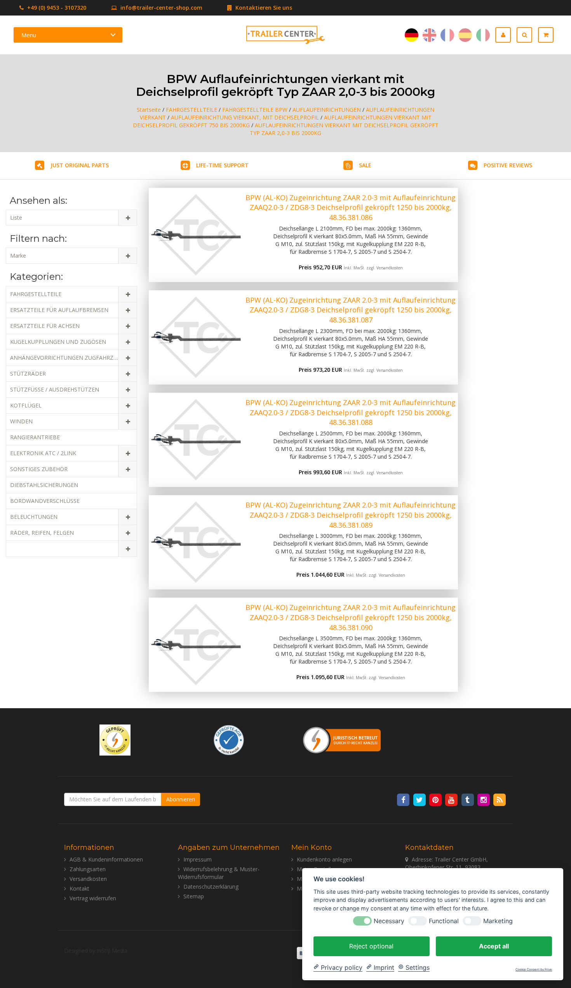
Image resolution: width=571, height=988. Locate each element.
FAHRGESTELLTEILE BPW (254, 109)
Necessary (389, 920)
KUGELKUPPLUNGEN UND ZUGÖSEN (58, 341)
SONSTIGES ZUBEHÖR (39, 469)
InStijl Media (112, 950)
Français (447, 35)
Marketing (498, 920)
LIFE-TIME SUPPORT (222, 165)
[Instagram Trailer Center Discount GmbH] (484, 799)
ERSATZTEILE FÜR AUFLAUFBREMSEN (59, 310)
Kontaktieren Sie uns (263, 7)
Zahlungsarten (88, 869)
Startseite (149, 109)
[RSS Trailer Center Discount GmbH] (500, 799)
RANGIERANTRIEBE (35, 437)
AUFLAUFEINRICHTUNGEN (326, 109)
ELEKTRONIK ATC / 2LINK (43, 453)
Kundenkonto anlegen (324, 859)
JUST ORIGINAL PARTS (79, 165)
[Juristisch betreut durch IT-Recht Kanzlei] (342, 739)
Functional (444, 920)
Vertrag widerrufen (93, 898)
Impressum (197, 859)
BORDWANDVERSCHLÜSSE (45, 500)
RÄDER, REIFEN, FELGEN (42, 532)
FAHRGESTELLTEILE (191, 109)
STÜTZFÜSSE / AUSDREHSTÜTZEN (54, 389)
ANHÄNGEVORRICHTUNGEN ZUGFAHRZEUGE (68, 357)
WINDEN (21, 421)
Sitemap (193, 896)
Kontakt (79, 888)
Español (465, 35)
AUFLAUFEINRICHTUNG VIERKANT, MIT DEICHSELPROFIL (245, 117)
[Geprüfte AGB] (228, 739)
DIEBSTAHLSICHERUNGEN (44, 485)
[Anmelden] (506, 35)
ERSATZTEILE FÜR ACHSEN (45, 325)
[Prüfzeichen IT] (115, 739)
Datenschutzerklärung (210, 886)
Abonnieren (180, 799)
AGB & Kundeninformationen (106, 859)
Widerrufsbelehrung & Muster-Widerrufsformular (218, 873)
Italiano (483, 35)
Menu (28, 35)
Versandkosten (389, 267)
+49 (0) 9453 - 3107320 (56, 7)
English (429, 35)
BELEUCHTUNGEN (33, 516)
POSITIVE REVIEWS (508, 165)
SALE (365, 165)
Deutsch (411, 35)
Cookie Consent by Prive (533, 969)
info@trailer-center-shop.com (161, 7)
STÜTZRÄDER (28, 373)
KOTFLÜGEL (26, 405)
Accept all (494, 946)
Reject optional (371, 946)
